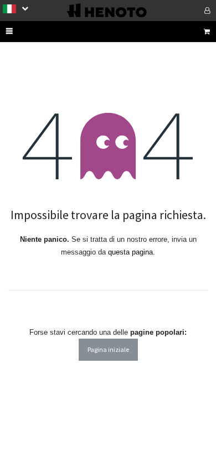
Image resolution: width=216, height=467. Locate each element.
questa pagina (130, 252)
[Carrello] (207, 31)
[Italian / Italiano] (15, 8)
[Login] (192, 10)
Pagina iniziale (108, 349)
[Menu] (24, 31)
